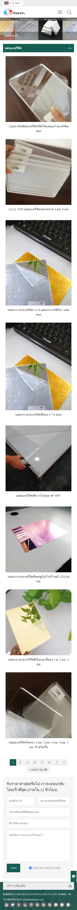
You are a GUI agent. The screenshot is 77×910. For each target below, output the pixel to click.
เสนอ (13, 867)
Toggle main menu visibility (60, 12)
